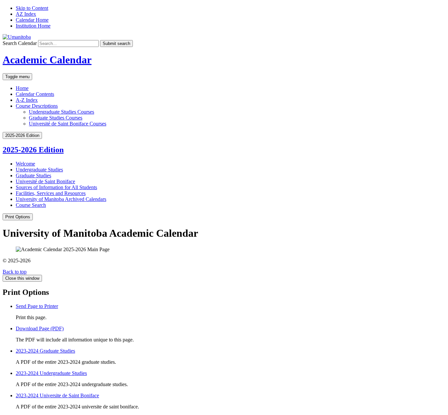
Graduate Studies (33, 175)
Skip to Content (32, 8)
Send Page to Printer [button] (37, 306)
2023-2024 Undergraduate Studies (51, 373)
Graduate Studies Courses (55, 117)
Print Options (17, 216)
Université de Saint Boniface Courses (67, 123)
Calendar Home (32, 20)
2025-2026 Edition (33, 149)
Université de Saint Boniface (45, 181)
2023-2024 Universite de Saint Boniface (57, 395)
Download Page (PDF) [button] (40, 328)
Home (22, 88)
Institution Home (33, 26)
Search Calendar (20, 43)
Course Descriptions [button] (37, 106)
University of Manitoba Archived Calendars (61, 199)
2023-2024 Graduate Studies (45, 351)
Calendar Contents (35, 94)
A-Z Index (27, 100)
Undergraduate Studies (39, 169)
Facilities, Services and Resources (51, 193)
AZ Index (26, 14)
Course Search (31, 205)
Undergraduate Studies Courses (61, 112)
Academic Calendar (47, 60)
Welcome (25, 163)
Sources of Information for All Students (56, 187)
